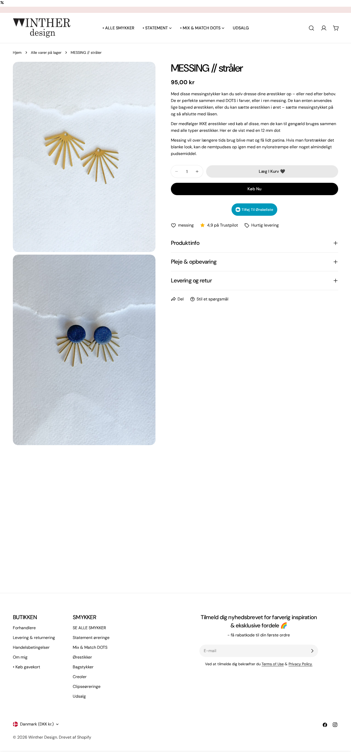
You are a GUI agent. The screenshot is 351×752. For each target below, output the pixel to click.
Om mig (20, 657)
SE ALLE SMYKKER (89, 627)
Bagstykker (83, 667)
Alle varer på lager (46, 52)
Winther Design (42, 737)
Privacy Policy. (300, 664)
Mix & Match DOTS (90, 647)
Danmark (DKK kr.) (37, 724)
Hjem (17, 52)
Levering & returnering (34, 637)
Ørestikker (82, 657)
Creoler (80, 676)
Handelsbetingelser (31, 647)
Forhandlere (24, 627)
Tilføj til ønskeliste (257, 209)
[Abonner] (312, 650)
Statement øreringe (91, 637)
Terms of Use (273, 664)
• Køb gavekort (26, 667)
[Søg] (311, 28)
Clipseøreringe (86, 686)
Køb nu (254, 189)
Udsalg (79, 696)
